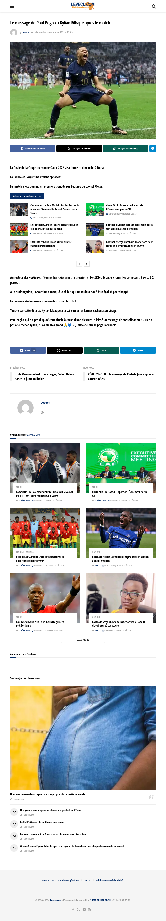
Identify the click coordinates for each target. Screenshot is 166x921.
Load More (83, 639)
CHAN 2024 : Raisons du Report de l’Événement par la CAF (124, 207)
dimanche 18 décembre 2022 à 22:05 (54, 32)
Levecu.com (48, 880)
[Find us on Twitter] (78, 910)
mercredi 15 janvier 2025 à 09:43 (46, 217)
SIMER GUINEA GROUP (101, 900)
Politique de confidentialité (109, 880)
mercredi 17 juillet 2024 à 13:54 (122, 233)
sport (19, 487)
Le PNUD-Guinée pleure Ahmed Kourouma (42, 822)
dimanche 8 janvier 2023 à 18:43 (122, 250)
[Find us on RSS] (89, 910)
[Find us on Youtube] (84, 910)
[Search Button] (154, 6)
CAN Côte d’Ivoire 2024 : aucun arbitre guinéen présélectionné (51, 244)
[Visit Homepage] (83, 6)
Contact (88, 880)
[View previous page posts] (79, 264)
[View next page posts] (87, 264)
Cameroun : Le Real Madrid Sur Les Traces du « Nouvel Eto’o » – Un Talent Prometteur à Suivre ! (54, 209)
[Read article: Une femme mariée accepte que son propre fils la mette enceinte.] (83, 738)
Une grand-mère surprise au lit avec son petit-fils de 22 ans (50, 810)
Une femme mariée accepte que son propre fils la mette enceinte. (48, 794)
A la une (96, 552)
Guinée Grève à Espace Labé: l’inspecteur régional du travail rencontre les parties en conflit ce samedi (72, 846)
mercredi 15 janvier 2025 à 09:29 (122, 213)
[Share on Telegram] (152, 148)
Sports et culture (25, 552)
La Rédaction (24, 500)
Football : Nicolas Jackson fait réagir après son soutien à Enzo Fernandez (129, 227)
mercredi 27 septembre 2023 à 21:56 (47, 250)
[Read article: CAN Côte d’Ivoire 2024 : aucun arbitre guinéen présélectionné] (19, 246)
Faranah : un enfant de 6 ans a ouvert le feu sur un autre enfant (53, 834)
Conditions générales (69, 880)
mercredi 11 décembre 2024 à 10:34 (47, 233)
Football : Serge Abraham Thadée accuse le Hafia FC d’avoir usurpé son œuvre (129, 244)
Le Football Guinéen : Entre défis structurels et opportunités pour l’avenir (54, 227)
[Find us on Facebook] (73, 910)
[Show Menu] (12, 6)
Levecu (25, 32)
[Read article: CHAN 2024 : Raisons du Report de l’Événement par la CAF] (95, 209)
